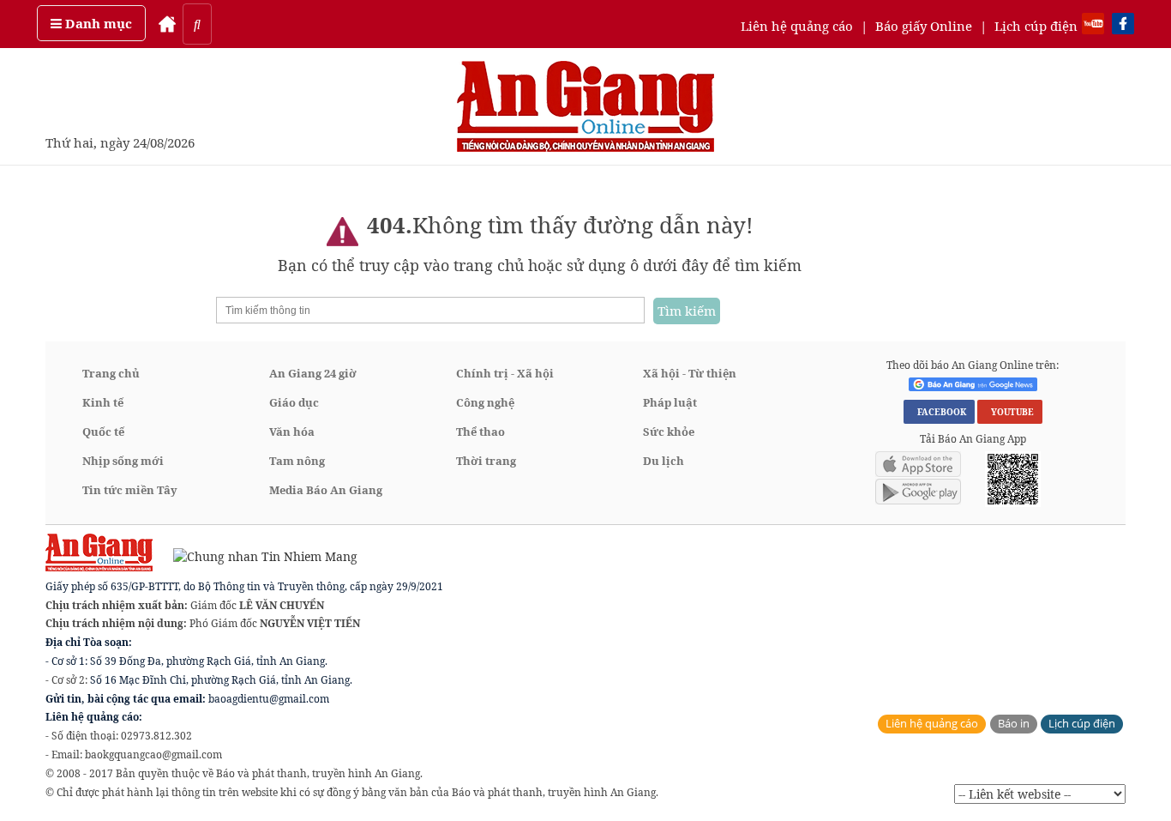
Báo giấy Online (923, 25)
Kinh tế (102, 402)
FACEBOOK (939, 412)
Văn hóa (292, 431)
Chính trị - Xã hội (505, 373)
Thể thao (480, 431)
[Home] (167, 24)
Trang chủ (111, 373)
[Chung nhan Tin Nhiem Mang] (256, 555)
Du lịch (663, 460)
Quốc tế (103, 431)
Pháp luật (670, 402)
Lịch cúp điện (1036, 25)
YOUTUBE (1010, 412)
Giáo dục (294, 402)
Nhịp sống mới (123, 460)
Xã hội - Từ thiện (689, 373)
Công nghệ (485, 402)
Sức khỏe (668, 431)
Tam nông (297, 460)
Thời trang (486, 460)
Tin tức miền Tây (129, 490)
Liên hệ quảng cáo (797, 25)
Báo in (1014, 723)
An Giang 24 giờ (313, 373)
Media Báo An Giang (325, 490)
